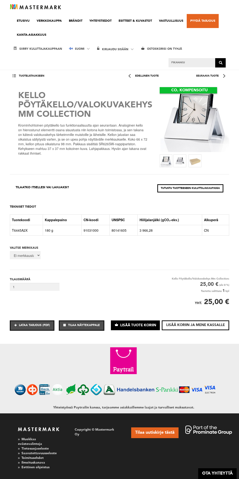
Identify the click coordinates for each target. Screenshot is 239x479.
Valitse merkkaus (24, 248)
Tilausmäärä (20, 279)
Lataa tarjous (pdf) (34, 325)
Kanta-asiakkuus (31, 34)
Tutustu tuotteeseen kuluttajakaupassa (190, 188)
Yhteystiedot (100, 20)
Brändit (75, 20)
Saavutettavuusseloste (39, 453)
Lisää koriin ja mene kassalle (195, 325)
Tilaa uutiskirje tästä (155, 432)
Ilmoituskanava (33, 462)
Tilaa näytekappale (83, 325)
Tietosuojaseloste (35, 448)
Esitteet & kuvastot (135, 20)
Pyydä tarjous (202, 20)
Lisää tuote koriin (137, 325)
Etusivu (23, 20)
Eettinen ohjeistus (35, 467)
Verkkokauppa (49, 20)
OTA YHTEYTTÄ (217, 473)
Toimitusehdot (32, 458)
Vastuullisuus (171, 20)
